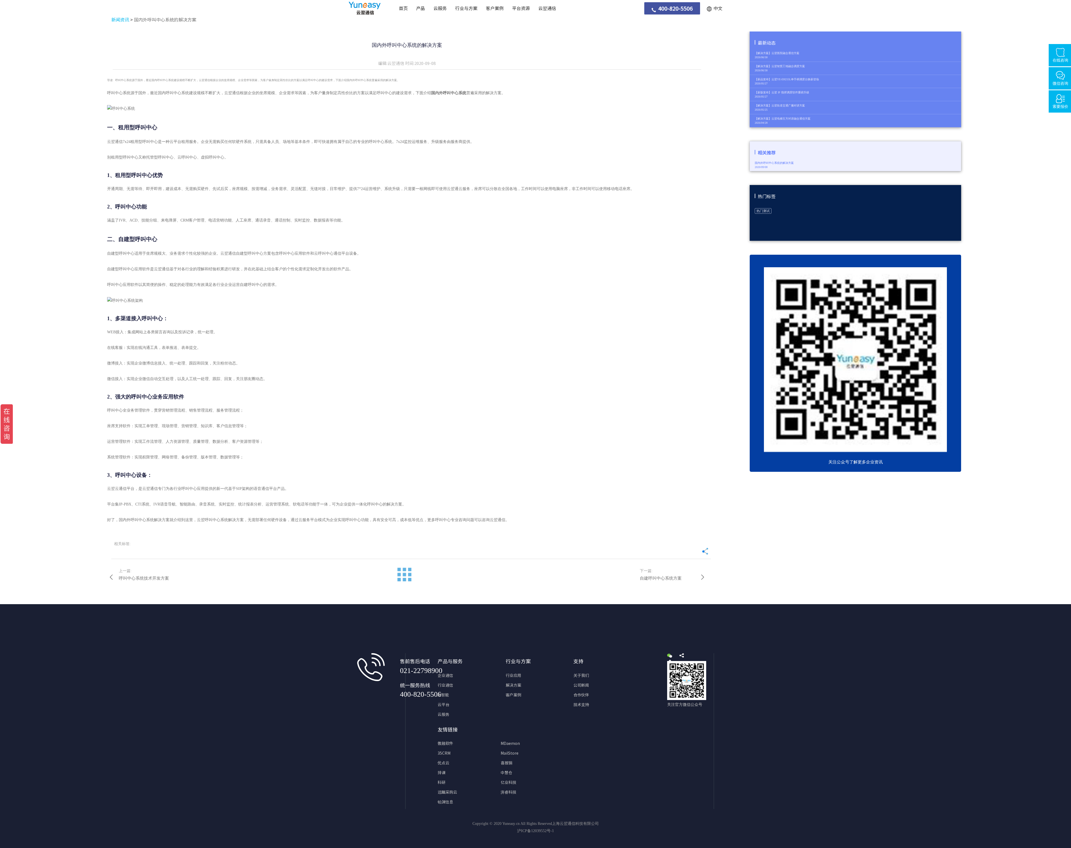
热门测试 (763, 211)
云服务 (440, 8)
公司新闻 (581, 685)
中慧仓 (506, 773)
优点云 (443, 763)
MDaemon (510, 743)
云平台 (443, 705)
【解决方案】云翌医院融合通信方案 (777, 53)
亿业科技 (508, 782)
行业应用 (513, 675)
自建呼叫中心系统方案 (661, 578)
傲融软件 (445, 743)
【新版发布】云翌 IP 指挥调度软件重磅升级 (782, 92)
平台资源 (521, 8)
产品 (420, 8)
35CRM (444, 753)
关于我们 (581, 675)
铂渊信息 (445, 802)
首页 (403, 8)
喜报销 (506, 763)
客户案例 (495, 8)
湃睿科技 (508, 792)
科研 (441, 782)
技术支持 (581, 705)
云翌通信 (547, 8)
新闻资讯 (120, 20)
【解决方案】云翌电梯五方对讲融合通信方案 (783, 118)
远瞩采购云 (447, 792)
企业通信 (445, 675)
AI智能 (443, 695)
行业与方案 (466, 8)
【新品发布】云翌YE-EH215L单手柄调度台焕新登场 (787, 79)
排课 (441, 773)
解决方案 (513, 685)
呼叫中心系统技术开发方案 (144, 578)
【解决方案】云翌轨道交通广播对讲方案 (780, 105)
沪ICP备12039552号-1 (535, 831)
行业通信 (445, 685)
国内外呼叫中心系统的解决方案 (165, 20)
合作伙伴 (581, 695)
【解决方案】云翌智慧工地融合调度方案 (780, 66)
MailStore (509, 753)
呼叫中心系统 (177, 93)
